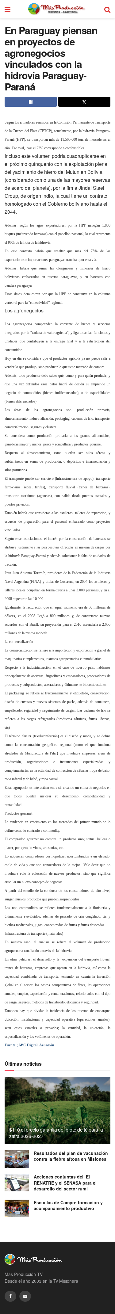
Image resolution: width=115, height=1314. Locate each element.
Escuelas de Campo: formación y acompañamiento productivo (68, 1205)
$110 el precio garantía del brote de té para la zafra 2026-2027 (56, 1133)
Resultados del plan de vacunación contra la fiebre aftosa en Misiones (71, 1156)
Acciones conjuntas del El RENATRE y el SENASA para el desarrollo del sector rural (65, 1183)
